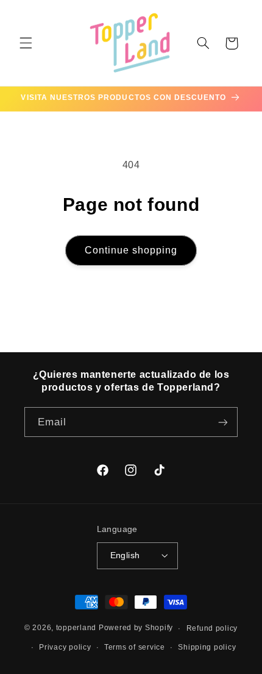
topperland (76, 628)
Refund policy (212, 628)
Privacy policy (65, 647)
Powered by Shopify (136, 628)
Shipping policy (207, 647)
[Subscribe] (223, 422)
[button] (26, 43)
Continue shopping (131, 250)
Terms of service (134, 647)
